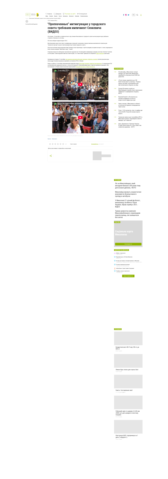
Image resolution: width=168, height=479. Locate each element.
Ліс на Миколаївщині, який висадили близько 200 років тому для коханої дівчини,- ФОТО (127, 185)
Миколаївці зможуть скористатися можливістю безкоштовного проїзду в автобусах (128, 194)
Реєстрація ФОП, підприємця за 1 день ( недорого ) (127, 436)
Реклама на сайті (70, 13)
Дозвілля (51, 16)
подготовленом (100, 53)
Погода (60, 16)
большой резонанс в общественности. (85, 66)
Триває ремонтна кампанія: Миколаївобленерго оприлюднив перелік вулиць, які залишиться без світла (127, 214)
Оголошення (83, 13)
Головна (26, 18)
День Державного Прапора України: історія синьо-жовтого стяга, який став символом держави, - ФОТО (129, 125)
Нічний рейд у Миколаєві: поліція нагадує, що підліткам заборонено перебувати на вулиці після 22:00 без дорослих (129, 74)
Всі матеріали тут (128, 244)
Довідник (58, 13)
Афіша (47, 16)
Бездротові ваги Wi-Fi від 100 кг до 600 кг (127, 348)
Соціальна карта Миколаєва (124, 233)
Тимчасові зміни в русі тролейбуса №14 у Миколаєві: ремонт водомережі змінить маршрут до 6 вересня (130, 118)
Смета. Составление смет (124, 390)
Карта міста (71, 16)
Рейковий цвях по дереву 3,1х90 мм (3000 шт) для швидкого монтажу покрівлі (128, 413)
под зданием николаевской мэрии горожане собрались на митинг (82, 59)
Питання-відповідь (84, 16)
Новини (49, 13)
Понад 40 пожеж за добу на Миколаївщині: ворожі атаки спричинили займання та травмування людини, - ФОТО (130, 91)
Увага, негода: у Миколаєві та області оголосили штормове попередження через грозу (129, 105)
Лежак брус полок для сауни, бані (127, 370)
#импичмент (54, 139)
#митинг (49, 139)
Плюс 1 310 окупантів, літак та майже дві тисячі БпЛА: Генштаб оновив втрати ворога (130, 112)
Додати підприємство (128, 276)
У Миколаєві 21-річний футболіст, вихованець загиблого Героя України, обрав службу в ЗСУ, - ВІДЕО (127, 203)
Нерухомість (65, 16)
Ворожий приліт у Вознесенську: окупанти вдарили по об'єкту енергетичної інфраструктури (127, 98)
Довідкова (77, 16)
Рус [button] (133, 14)
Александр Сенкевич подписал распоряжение (90, 63)
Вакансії (55, 16)
